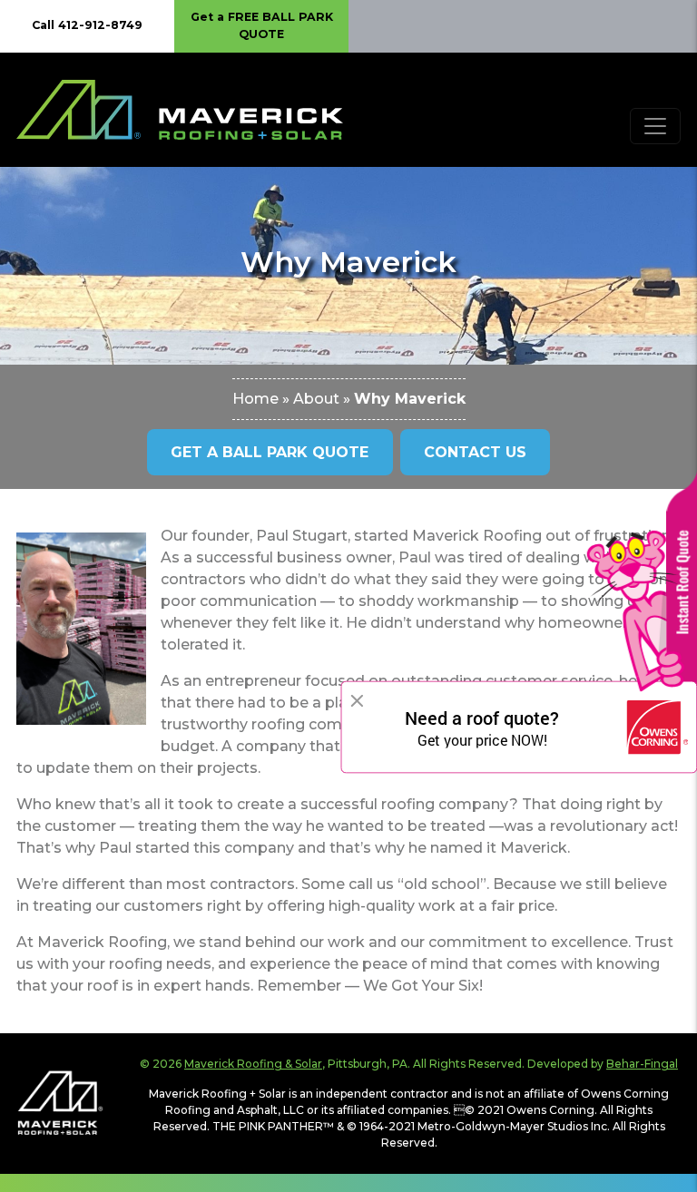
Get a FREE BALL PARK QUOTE (262, 25)
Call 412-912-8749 (87, 25)
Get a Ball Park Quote (269, 452)
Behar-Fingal (642, 1063)
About (316, 398)
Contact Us (475, 452)
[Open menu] (655, 126)
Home (255, 398)
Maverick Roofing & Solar (253, 1063)
